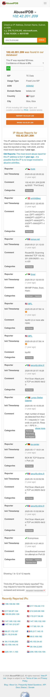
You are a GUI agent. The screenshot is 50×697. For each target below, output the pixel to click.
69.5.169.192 (36, 636)
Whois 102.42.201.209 (25, 122)
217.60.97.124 (11, 611)
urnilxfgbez (36, 198)
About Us (13, 684)
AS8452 (30, 85)
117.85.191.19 (36, 626)
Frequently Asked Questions (29, 684)
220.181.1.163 (11, 651)
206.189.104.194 (37, 651)
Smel (33, 274)
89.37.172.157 (11, 631)
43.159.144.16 (11, 644)
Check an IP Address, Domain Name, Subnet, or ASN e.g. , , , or (25, 29)
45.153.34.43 (36, 641)
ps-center (35, 444)
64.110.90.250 (11, 641)
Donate (31, 687)
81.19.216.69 (11, 634)
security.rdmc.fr (37, 365)
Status (23, 687)
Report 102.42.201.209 (25, 116)
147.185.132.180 (12, 621)
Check (41, 40)
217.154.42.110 (37, 605)
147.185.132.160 (37, 621)
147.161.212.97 (12, 624)
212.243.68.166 (37, 611)
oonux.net (35, 239)
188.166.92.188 (12, 603)
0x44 (33, 168)
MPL (30, 303)
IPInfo (26, 110)
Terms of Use (31, 678)
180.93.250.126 (12, 614)
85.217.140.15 (36, 631)
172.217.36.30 (36, 616)
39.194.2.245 (36, 646)
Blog (6, 684)
